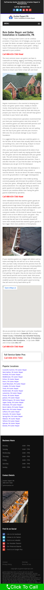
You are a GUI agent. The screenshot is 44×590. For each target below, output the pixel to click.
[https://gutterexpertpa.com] (22, 19)
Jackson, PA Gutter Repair (11, 398)
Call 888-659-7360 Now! (13, 54)
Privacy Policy (7, 564)
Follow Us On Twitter (14, 537)
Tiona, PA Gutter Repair (10, 388)
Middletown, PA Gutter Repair (13, 377)
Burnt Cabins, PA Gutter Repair (13, 407)
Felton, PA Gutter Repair (11, 379)
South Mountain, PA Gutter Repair (14, 384)
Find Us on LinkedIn (13, 540)
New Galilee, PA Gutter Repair (13, 372)
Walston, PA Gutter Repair (11, 419)
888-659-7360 (25, 7)
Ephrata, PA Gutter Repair (11, 423)
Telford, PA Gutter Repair (11, 421)
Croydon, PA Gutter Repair (12, 386)
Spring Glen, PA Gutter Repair (13, 416)
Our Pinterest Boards (14, 546)
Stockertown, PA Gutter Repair (13, 391)
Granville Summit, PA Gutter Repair (15, 370)
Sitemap (25, 562)
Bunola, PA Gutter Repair (11, 426)
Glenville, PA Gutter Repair (12, 414)
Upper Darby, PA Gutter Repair (13, 402)
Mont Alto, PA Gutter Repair (12, 409)
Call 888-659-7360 (13, 358)
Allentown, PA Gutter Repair (12, 405)
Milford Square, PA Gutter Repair (14, 400)
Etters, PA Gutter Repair (11, 381)
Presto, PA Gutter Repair (11, 395)
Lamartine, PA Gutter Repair (12, 393)
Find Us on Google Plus (14, 549)
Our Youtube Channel (14, 543)
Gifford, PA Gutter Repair (11, 412)
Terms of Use (26, 564)
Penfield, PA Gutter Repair (12, 375)
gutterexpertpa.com (8, 485)
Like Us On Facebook (14, 534)
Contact (5, 562)
